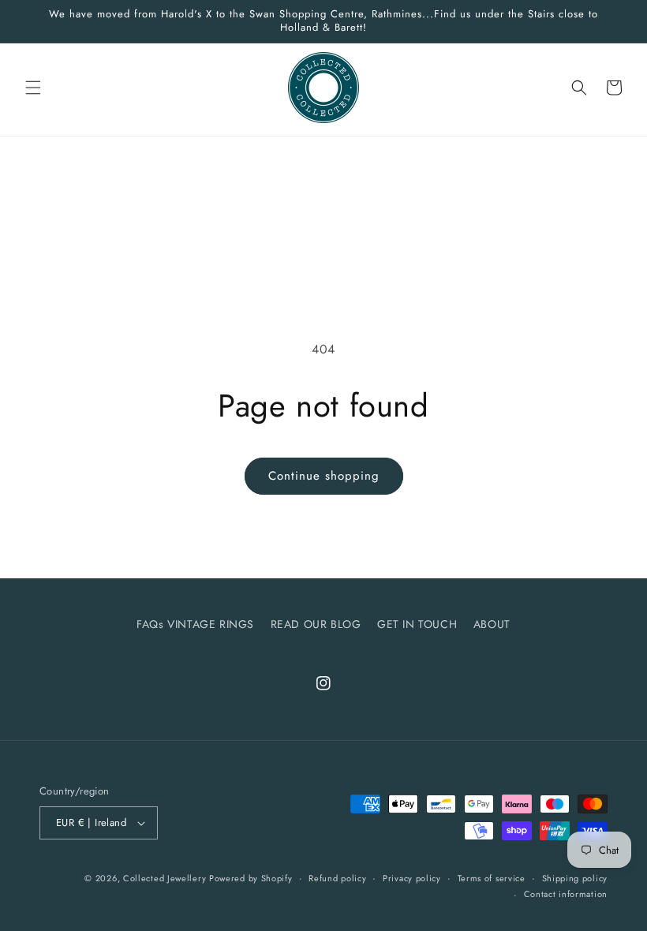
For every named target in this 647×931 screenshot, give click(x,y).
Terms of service (491, 878)
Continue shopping (324, 475)
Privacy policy (412, 878)
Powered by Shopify (251, 878)
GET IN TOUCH (417, 624)
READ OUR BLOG (316, 624)
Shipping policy (575, 878)
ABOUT (491, 624)
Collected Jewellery (166, 878)
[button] (33, 87)
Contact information (566, 894)
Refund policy (337, 878)
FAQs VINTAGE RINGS (195, 624)
